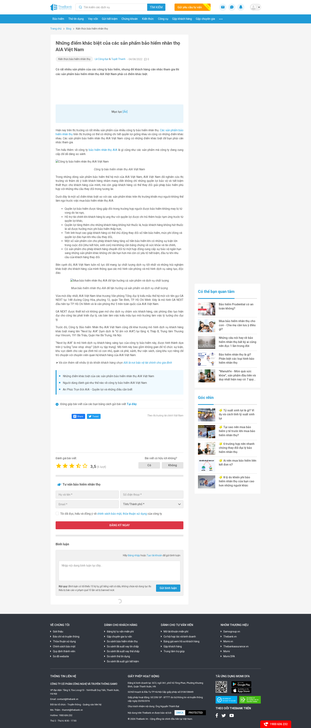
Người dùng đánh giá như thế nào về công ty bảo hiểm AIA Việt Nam (105, 383)
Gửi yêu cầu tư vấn (189, 7)
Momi (226, 651)
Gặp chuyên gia (205, 19)
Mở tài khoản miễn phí (176, 631)
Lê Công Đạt (102, 59)
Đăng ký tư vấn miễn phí (120, 631)
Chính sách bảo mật (64, 646)
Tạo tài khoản (155, 555)
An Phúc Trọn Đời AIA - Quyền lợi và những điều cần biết (97, 389)
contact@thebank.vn (67, 699)
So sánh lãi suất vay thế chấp (123, 651)
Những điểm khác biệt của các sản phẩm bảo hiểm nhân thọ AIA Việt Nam (108, 376)
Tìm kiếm (156, 7)
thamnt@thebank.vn (72, 710)
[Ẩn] (125, 111)
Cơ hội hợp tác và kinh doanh (180, 636)
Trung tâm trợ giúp (174, 651)
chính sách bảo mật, (110, 513)
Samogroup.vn (231, 631)
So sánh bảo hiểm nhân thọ (122, 641)
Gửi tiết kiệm (110, 19)
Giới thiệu (58, 631)
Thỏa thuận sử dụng (64, 641)
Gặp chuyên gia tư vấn (119, 636)
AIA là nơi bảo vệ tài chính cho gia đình (147, 362)
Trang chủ (56, 28)
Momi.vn (228, 641)
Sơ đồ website (61, 656)
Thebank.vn (230, 636)
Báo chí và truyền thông (66, 636)
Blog (68, 28)
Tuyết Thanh (118, 59)
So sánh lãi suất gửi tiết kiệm (123, 661)
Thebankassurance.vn (236, 646)
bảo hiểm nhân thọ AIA (103, 150)
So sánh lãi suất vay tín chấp (123, 646)
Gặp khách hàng (182, 19)
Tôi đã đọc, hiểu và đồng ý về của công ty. (111, 513)
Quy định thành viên (64, 651)
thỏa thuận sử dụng (135, 513)
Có (149, 465)
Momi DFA (229, 656)
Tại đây (132, 404)
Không (172, 465)
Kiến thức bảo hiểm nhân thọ (74, 59)
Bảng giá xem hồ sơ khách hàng (181, 641)
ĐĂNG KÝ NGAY (119, 525)
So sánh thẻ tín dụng (118, 656)
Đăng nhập (134, 555)
